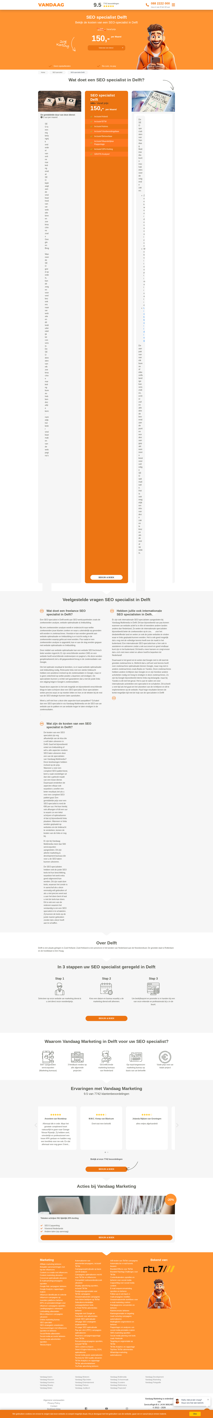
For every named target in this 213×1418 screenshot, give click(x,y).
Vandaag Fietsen (82, 1385)
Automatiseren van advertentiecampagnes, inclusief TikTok (88, 1263)
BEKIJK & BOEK (106, 577)
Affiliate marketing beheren (50, 1264)
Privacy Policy (54, 1403)
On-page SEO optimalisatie (86, 1327)
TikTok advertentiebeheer (85, 1363)
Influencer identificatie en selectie (53, 1295)
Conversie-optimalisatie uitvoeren (53, 1278)
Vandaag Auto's (46, 1377)
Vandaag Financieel (118, 1388)
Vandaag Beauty (46, 1385)
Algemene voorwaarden (53, 1400)
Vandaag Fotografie (153, 1382)
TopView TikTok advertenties (121, 1349)
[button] (41, 611)
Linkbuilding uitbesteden (49, 1311)
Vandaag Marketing (153, 1380)
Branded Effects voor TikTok (121, 1269)
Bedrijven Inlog (53, 1409)
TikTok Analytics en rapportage (87, 1361)
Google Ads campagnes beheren (53, 1286)
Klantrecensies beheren (119, 1311)
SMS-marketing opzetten (120, 1333)
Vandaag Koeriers (47, 1382)
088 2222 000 (160, 3)
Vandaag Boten (46, 1388)
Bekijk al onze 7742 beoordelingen (106, 1159)
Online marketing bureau (50, 1320)
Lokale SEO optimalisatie (85, 1319)
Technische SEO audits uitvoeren (88, 1358)
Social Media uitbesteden (50, 1333)
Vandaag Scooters (117, 1382)
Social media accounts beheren (52, 1336)
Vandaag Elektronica (118, 1385)
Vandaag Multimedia (118, 1377)
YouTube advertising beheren (86, 1366)
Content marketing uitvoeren (51, 1275)
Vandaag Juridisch (82, 1388)
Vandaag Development (154, 1377)
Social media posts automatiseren (88, 1355)
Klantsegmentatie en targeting (122, 1313)
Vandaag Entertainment (84, 1382)
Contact (53, 1406)
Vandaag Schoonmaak (119, 1380)
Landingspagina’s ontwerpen (51, 1308)
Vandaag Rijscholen (83, 1380)
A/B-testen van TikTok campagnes (124, 1261)
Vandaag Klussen (47, 1380)
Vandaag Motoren (82, 1377)
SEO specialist (46, 1322)
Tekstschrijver (45, 1345)
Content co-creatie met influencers (54, 1272)
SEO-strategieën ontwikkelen (51, 1325)
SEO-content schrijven (84, 1347)
